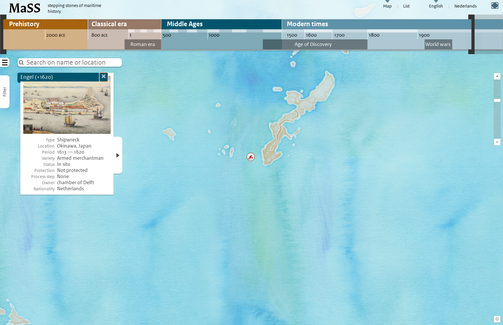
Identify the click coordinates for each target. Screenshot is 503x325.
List (406, 6)
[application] (251, 162)
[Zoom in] (497, 100)
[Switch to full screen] (494, 5)
